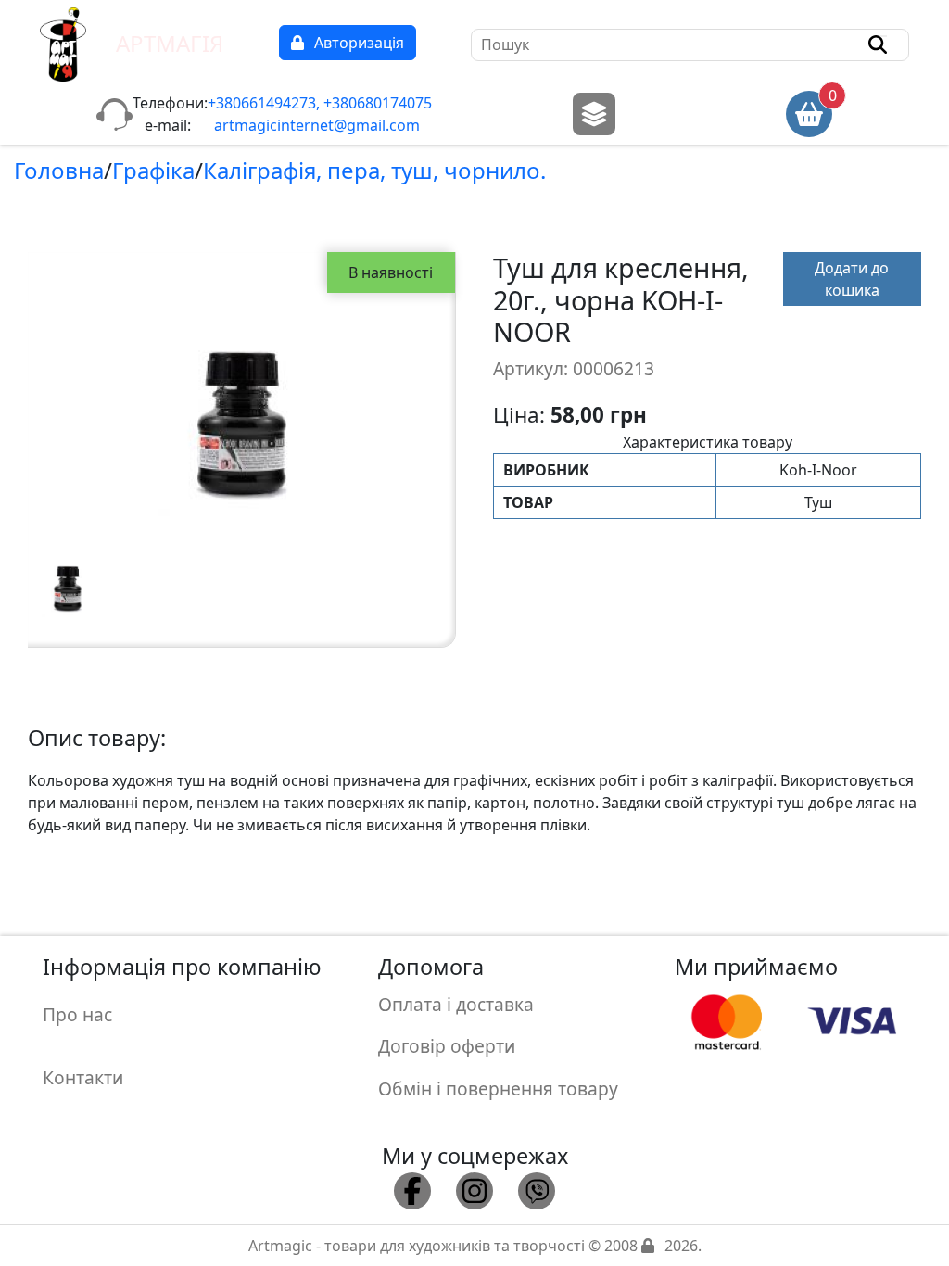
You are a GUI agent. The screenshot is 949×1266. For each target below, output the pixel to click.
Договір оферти (446, 1045)
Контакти (83, 1077)
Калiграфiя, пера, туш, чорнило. (374, 170)
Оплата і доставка (456, 1004)
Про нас (77, 1014)
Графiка (153, 170)
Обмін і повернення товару (498, 1088)
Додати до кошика (852, 279)
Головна (59, 170)
